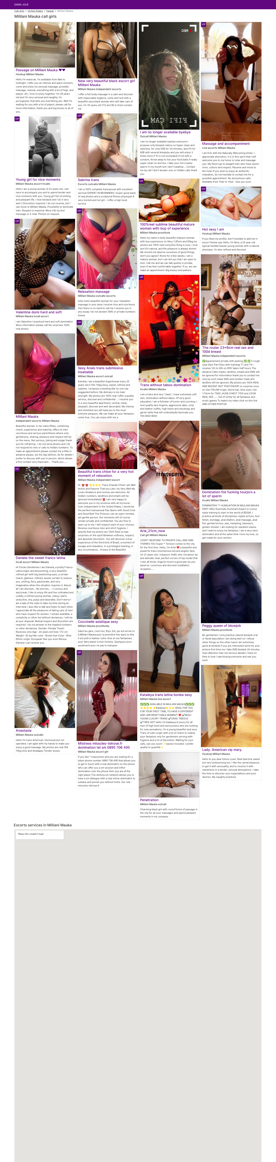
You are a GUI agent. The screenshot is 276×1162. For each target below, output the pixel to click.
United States (35, 10)
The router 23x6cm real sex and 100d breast (227, 350)
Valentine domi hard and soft (39, 312)
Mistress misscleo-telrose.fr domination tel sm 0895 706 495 (104, 745)
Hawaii (50, 10)
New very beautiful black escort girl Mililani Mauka (106, 83)
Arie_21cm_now (152, 531)
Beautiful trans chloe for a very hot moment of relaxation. (106, 474)
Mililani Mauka (27, 417)
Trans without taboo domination (165, 385)
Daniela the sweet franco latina (40, 558)
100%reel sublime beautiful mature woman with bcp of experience (167, 226)
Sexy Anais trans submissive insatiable (100, 370)
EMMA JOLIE (21, 4)
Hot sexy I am (213, 229)
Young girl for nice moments (38, 179)
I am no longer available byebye (165, 132)
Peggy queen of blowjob (221, 626)
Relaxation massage (94, 292)
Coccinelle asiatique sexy (98, 622)
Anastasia (23, 730)
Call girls (19, 10)
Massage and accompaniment (226, 144)
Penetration (149, 800)
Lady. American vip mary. (222, 750)
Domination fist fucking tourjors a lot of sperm (228, 494)
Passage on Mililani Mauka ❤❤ (40, 70)
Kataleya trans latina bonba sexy (166, 695)
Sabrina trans (88, 180)
